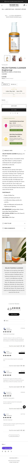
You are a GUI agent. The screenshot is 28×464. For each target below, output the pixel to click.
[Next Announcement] (26, 1)
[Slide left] (3, 58)
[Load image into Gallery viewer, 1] (7, 58)
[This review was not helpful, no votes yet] (23, 346)
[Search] (26, 5)
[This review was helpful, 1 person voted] (21, 346)
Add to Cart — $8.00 (16, 143)
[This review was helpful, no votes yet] (21, 365)
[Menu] (1, 5)
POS (9, 460)
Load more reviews (14, 435)
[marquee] (14, 9)
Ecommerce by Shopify (16, 460)
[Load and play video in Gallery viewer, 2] (14, 58)
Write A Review (14, 314)
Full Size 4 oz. (5, 84)
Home (6, 15)
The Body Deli (5, 64)
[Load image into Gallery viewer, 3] (21, 58)
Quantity (3, 99)
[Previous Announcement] (2, 1)
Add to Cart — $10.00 (16, 130)
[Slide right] (24, 58)
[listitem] (14, 1)
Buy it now (14, 109)
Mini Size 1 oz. (13, 84)
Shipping (3, 78)
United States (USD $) (13, 457)
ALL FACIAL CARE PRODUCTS (15, 15)
